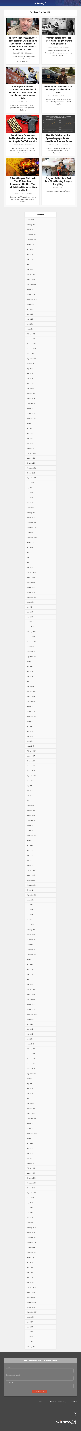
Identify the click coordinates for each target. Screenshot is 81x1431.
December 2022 (31, 403)
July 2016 (30, 786)
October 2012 (31, 1009)
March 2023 (30, 388)
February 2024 (31, 334)
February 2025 (31, 274)
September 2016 (31, 776)
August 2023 (30, 364)
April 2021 (30, 503)
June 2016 (30, 791)
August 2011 (30, 1079)
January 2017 (31, 756)
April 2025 (30, 264)
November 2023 (31, 349)
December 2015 (31, 820)
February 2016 (31, 811)
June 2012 (30, 1029)
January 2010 (31, 1173)
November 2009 (31, 1183)
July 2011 (30, 1084)
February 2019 (31, 632)
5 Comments (28, 102)
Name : (8, 1367)
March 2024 (30, 329)
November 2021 (31, 468)
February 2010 (31, 1168)
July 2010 (30, 1143)
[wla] (40, 3)
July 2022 (30, 428)
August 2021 (30, 483)
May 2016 (30, 796)
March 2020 (30, 567)
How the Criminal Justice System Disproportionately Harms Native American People (58, 138)
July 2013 (30, 964)
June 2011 (30, 1089)
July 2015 (30, 845)
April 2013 (30, 979)
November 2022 (31, 408)
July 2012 (30, 1024)
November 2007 (31, 1302)
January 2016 (31, 815)
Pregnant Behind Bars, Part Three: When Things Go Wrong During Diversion (58, 40)
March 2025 (30, 269)
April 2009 (30, 1218)
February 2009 (31, 1228)
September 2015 (31, 835)
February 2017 (31, 751)
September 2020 (31, 537)
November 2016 (31, 766)
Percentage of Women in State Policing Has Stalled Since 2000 (58, 89)
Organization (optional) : (13, 1375)
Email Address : (11, 1383)
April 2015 (30, 860)
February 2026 (31, 225)
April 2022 (30, 443)
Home (40, 1402)
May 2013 (30, 974)
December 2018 (31, 642)
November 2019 (31, 587)
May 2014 (30, 915)
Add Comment (64, 47)
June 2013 (30, 969)
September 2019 (31, 597)
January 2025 (31, 279)
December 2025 (31, 235)
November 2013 (31, 945)
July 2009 (30, 1203)
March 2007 (30, 1342)
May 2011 (30, 1094)
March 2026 (30, 220)
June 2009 (30, 1208)
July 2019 (30, 607)
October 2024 (31, 294)
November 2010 (31, 1123)
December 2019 (31, 582)
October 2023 (31, 354)
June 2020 (30, 552)
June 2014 (30, 910)
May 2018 (30, 676)
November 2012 (31, 1004)
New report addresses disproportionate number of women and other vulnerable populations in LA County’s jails (22, 92)
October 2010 (31, 1128)
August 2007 (30, 1317)
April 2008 (30, 1277)
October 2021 (31, 473)
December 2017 (31, 701)
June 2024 (30, 314)
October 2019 (31, 592)
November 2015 (31, 825)
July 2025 (30, 249)
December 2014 (31, 880)
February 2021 (31, 513)
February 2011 (31, 1108)
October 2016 (31, 771)
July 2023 (30, 369)
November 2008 (31, 1242)
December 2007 (31, 1297)
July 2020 (30, 547)
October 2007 (31, 1307)
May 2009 (30, 1213)
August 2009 (30, 1198)
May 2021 (30, 498)
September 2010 (31, 1133)
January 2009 (31, 1233)
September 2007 (31, 1312)
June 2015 (30, 850)
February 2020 (31, 572)
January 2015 (31, 875)
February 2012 (31, 1049)
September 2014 (31, 895)
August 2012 (30, 1019)
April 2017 (30, 741)
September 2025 (31, 240)
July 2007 (30, 1322)
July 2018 (30, 667)
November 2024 (31, 289)
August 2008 (30, 1257)
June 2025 (30, 254)
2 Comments (28, 145)
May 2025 (30, 259)
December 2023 (31, 344)
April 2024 (30, 324)
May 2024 (30, 319)
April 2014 (30, 920)
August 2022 (30, 423)
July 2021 (30, 488)
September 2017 (31, 716)
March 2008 (30, 1282)
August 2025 (30, 245)
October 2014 (31, 890)
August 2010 (30, 1138)
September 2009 (31, 1193)
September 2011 (31, 1074)
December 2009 (31, 1178)
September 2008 (31, 1252)
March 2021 (30, 508)
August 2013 (30, 959)
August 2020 (30, 542)
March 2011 (30, 1103)
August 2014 (30, 900)
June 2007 (30, 1327)
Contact (74, 1402)
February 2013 (31, 989)
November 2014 (31, 885)
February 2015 (31, 870)
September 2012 (31, 1014)
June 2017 (30, 731)
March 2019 (30, 627)
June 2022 (30, 433)
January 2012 (31, 1054)
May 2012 (30, 1034)
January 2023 (31, 398)
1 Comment (64, 145)
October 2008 (31, 1247)
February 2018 (31, 691)
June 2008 (30, 1267)
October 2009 (31, 1188)
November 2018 (31, 647)
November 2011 (31, 1064)
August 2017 (30, 721)
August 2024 (30, 304)
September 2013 (31, 955)
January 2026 (31, 230)
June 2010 (30, 1148)
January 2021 (31, 518)
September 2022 (31, 418)
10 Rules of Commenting (56, 1402)
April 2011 (30, 1098)
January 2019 (31, 637)
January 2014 (31, 935)
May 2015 (30, 855)
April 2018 (30, 681)
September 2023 (31, 359)
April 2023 (30, 384)
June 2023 (30, 374)
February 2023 (31, 393)
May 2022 (30, 438)
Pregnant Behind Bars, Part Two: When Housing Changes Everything (58, 181)
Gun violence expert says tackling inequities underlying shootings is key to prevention (22, 138)
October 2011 (31, 1069)
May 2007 (30, 1332)
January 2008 (31, 1292)
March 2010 (30, 1163)
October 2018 (31, 652)
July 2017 (30, 726)
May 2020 (30, 557)
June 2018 (30, 671)
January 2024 (31, 339)
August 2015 (30, 840)
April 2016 (30, 801)
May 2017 (30, 736)
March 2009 (30, 1223)
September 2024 (31, 299)
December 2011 (31, 1059)
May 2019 (30, 617)
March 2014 (30, 925)
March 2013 (30, 984)
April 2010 (30, 1158)
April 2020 (30, 562)
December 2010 (31, 1118)
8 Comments (28, 53)
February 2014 (31, 930)
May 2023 (30, 379)
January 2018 (31, 696)
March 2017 (30, 746)
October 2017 (31, 711)
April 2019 (30, 622)
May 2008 (30, 1272)
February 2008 (31, 1287)
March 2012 (30, 1044)
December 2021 (31, 463)
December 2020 (31, 523)
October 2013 (31, 950)
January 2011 (31, 1113)
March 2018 (30, 686)
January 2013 (31, 994)
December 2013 (31, 940)
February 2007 (31, 1347)
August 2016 (30, 781)
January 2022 (31, 458)
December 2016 (31, 761)
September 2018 (31, 657)
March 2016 (30, 806)
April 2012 (30, 1039)
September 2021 (31, 478)
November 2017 (31, 706)
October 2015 (31, 830)
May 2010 (30, 1153)
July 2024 (30, 309)
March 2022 (30, 448)
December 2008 (31, 1238)
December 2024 (31, 284)
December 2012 (31, 999)
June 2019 (30, 612)
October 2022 (31, 413)
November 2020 (31, 528)
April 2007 (30, 1337)
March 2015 (30, 865)
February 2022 (31, 453)
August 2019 (30, 602)
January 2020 (31, 577)
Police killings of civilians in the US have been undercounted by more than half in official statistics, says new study (23, 184)
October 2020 (31, 532)
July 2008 (30, 1262)
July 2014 (30, 905)
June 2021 (30, 493)
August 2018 (30, 662)
